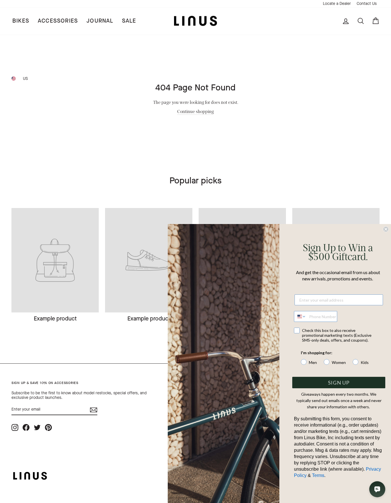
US (25, 78)
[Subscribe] (93, 409)
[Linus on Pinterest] (48, 427)
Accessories (58, 21)
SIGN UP (338, 382)
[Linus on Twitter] (37, 427)
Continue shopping (195, 111)
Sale (129, 21)
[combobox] (300, 316)
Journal (99, 21)
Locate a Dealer (337, 3)
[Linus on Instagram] (14, 427)
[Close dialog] (386, 229)
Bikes (20, 21)
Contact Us (367, 3)
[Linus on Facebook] (26, 427)
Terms (318, 475)
